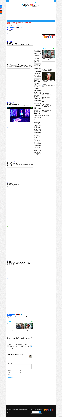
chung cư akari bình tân (12, 354)
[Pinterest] (1, 8)
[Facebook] (48, 37)
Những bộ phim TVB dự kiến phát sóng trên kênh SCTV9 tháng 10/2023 (37, 150)
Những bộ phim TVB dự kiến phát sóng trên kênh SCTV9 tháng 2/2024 (37, 133)
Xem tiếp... (8, 412)
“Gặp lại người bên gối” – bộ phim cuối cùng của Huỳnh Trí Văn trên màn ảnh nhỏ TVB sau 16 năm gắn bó (37, 126)
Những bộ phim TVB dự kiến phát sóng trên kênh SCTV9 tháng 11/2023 (37, 140)
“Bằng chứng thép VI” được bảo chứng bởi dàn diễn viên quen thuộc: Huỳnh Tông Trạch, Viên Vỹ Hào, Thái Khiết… (37, 97)
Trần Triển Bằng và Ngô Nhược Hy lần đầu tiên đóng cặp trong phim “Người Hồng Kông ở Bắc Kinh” (37, 147)
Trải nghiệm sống (46, 104)
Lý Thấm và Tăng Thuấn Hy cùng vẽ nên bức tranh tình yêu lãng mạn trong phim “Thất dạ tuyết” (37, 80)
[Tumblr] (1, 10)
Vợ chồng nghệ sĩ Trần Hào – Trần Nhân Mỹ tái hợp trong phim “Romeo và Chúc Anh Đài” (37, 143)
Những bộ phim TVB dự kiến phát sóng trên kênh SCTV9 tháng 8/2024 (37, 101)
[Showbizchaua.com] (31, 4)
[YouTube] (52, 37)
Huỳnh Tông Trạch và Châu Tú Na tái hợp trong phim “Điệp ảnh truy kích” (37, 136)
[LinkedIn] (1, 13)
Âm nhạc (44, 84)
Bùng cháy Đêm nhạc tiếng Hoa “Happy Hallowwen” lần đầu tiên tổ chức (46, 101)
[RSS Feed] (45, 37)
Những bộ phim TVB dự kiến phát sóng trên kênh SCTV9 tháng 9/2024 (37, 93)
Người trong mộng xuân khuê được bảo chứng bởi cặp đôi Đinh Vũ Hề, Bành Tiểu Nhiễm (37, 108)
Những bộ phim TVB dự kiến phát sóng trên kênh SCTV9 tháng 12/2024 (37, 65)
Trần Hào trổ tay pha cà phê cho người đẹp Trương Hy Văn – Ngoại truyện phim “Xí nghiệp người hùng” (37, 89)
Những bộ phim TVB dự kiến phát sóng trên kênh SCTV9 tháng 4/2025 (28, 344)
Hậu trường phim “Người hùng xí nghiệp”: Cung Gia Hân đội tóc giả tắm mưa (37, 76)
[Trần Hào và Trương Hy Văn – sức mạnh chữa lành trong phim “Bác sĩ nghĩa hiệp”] (11, 339)
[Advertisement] (31, 13)
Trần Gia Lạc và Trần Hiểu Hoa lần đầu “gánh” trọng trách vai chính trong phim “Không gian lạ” (37, 61)
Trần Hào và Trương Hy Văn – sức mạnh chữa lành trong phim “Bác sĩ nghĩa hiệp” (11, 344)
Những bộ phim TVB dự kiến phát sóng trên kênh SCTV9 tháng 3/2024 (37, 130)
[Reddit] (1, 12)
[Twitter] (50, 37)
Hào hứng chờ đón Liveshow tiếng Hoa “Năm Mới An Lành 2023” (46, 97)
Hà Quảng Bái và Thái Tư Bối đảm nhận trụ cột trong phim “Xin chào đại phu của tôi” (37, 153)
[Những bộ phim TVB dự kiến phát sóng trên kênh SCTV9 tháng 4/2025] (29, 339)
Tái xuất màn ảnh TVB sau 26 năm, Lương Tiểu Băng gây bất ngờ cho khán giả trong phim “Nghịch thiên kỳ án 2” (37, 122)
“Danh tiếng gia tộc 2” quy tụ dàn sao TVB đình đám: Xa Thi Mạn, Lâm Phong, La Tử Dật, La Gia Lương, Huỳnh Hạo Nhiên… (37, 112)
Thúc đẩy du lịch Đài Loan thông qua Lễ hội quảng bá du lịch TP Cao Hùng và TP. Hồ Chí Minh (37, 68)
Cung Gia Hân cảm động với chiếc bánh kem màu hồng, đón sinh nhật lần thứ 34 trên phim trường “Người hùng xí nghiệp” (37, 85)
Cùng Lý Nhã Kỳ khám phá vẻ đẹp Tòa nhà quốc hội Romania (46, 106)
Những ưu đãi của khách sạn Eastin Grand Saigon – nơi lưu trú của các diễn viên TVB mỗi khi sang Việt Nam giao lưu (46, 114)
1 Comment (18, 25)
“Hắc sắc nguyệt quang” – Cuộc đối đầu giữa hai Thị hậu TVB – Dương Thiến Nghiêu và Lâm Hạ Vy (37, 72)
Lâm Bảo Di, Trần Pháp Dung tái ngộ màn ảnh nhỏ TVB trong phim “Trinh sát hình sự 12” (20, 344)
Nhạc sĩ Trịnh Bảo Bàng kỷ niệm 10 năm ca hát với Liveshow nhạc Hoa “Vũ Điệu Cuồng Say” (37, 104)
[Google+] (47, 37)
